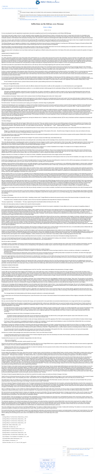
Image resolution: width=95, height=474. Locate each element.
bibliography (42, 466)
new (53, 467)
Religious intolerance (16, 8)
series (48, 462)
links (54, 466)
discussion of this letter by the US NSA (85, 15)
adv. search (42, 464)
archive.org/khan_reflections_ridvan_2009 (80, 449)
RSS (50, 467)
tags (54, 463)
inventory (53, 464)
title (48, 463)
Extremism (9, 8)
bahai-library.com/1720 (75, 455)
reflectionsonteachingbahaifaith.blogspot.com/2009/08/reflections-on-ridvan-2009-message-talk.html (46, 16)
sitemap (44, 462)
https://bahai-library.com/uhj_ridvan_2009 (28, 19)
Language (64, 450)
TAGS (3, 8)
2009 (6, 8)
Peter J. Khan (47, 27)
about (42, 467)
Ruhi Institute (35, 8)
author (45, 463)
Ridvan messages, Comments (26, 8)
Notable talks (5, 6)
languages (48, 464)
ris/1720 (86, 455)
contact (46, 467)
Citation (82, 455)
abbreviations (49, 466)
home (41, 462)
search (41, 463)
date (51, 463)
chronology (53, 462)
